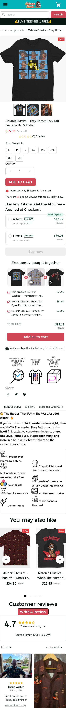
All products (17, 30)
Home (3, 30)
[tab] (25, 616)
